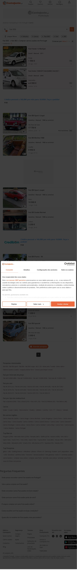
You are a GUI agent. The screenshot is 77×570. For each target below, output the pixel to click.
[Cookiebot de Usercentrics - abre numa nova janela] (66, 264)
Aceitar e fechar (62, 304)
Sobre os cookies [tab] (67, 270)
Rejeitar (14, 304)
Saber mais (37, 304)
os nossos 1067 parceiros (16, 280)
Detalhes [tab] (27, 270)
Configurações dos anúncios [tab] (47, 270)
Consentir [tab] (9, 270)
